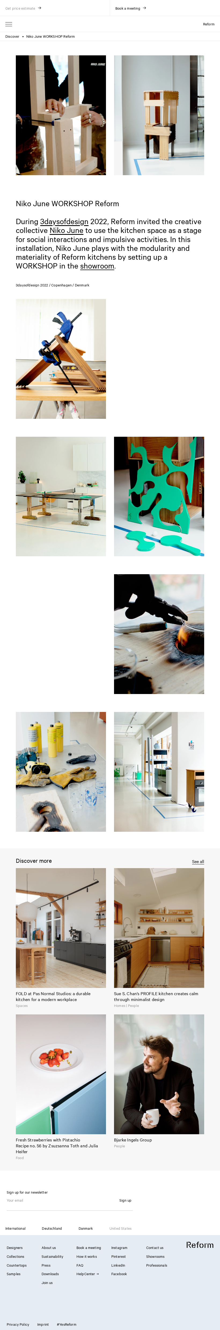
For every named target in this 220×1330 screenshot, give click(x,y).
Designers (15, 1247)
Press (46, 1265)
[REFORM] (200, 1245)
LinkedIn (118, 1265)
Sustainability (52, 1256)
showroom (97, 265)
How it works (86, 1256)
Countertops (17, 1265)
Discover (12, 36)
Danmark (86, 1228)
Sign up (125, 1200)
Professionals (156, 1265)
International (15, 1228)
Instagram (119, 1247)
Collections (15, 1256)
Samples (13, 1273)
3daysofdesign (64, 221)
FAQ (79, 1265)
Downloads (50, 1273)
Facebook (119, 1273)
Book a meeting (88, 1247)
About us (49, 1247)
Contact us (155, 1247)
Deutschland (52, 1228)
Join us (47, 1282)
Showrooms (155, 1256)
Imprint (43, 1324)
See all (198, 861)
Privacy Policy (18, 1324)
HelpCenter (85, 1273)
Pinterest (118, 1256)
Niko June (66, 230)
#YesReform (66, 1324)
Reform (209, 23)
